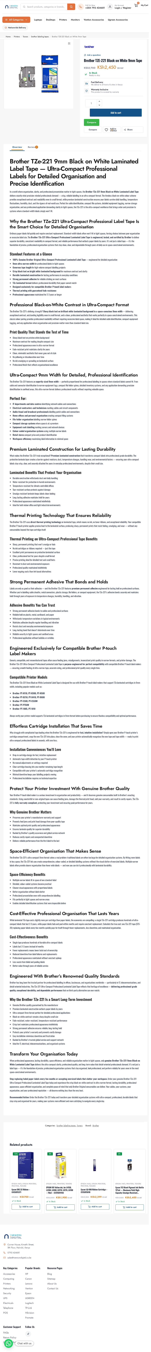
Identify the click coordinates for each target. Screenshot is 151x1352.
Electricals (8, 1303)
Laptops (38, 19)
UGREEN (29, 1298)
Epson (28, 1293)
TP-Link (28, 1308)
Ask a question (94, 55)
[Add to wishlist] (36, 1153)
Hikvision (29, 1312)
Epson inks (17, 1184)
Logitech (29, 1303)
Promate (29, 1317)
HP (26, 1274)
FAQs (6, 1332)
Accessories (9, 1274)
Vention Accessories (94, 19)
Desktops (50, 19)
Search (71, 7)
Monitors (75, 19)
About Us (51, 1283)
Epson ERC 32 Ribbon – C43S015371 (21, 1190)
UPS (5, 1298)
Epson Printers (29, 1184)
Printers (63, 19)
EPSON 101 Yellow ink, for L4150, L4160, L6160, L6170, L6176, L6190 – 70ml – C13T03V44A (59, 1190)
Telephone (8, 1308)
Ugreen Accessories (118, 19)
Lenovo (28, 1283)
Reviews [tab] (32, 147)
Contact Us (52, 1288)
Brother (96, 1125)
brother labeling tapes (40, 36)
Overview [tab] (17, 147)
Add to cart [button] (27, 1206)
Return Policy (9, 1337)
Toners (25, 36)
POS (5, 1312)
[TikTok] (28, 1334)
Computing (8, 1278)
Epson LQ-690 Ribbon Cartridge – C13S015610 (94, 1190)
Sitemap (51, 1278)
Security (7, 1293)
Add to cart (116, 112)
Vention (29, 1288)
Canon (28, 1278)
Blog (49, 1274)
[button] (141, 5)
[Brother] (89, 47)
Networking (9, 1288)
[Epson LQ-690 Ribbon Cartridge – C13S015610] (95, 1165)
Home (8, 36)
